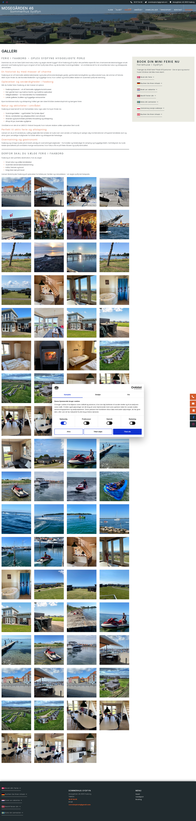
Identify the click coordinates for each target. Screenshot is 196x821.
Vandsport (140, 796)
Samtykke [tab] (67, 394)
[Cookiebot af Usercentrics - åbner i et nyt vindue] (133, 387)
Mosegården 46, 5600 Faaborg (183, 2)
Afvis (69, 431)
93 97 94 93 (138, 2)
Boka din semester (148, 102)
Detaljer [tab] (98, 394)
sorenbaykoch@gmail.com (157, 2)
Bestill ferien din (147, 96)
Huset (138, 794)
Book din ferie (146, 77)
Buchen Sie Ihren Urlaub (150, 83)
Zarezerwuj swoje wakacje (151, 108)
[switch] (86, 423)
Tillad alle (127, 431)
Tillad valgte (98, 431)
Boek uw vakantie (148, 90)
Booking (139, 799)
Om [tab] (128, 394)
